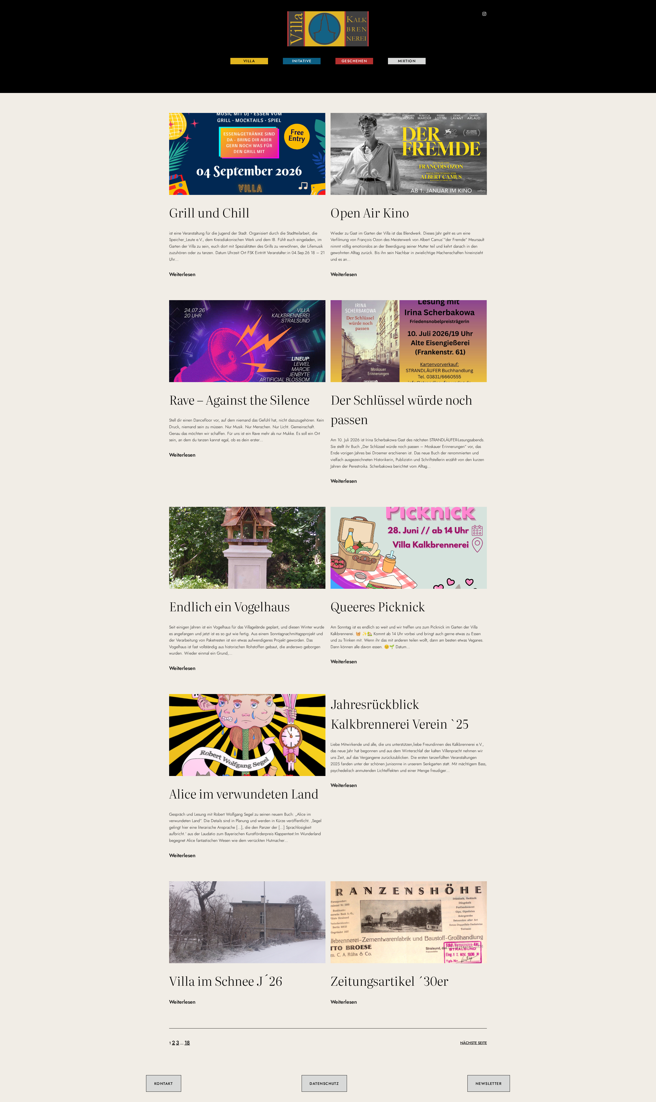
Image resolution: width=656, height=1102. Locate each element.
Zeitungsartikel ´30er (389, 980)
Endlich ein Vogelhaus (229, 606)
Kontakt (163, 1083)
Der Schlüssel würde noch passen (401, 409)
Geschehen (354, 61)
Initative (302, 61)
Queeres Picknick (378, 606)
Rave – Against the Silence (239, 399)
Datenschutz (324, 1083)
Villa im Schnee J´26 (225, 980)
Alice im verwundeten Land (244, 793)
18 (187, 1042)
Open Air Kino (370, 212)
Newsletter (489, 1083)
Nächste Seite (473, 1042)
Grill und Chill (209, 212)
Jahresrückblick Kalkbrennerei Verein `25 (399, 713)
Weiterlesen (182, 274)
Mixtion (407, 61)
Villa (249, 61)
